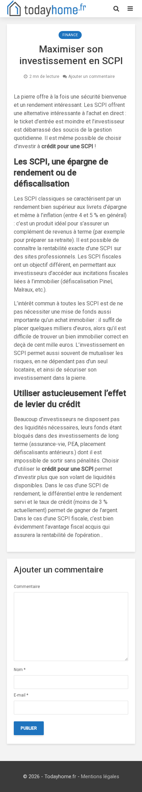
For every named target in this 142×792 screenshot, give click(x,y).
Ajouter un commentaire (91, 76)
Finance (70, 35)
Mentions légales (100, 776)
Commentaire (27, 587)
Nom (20, 670)
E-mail (21, 695)
